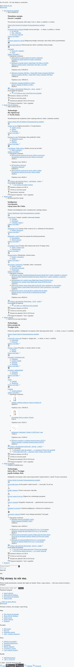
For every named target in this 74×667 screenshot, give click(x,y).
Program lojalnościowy (11, 643)
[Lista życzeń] (1, 568)
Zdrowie (14, 142)
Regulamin (7, 645)
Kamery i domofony (18, 257)
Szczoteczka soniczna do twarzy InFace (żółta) (26, 172)
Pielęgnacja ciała (13, 137)
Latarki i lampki (16, 361)
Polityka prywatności (10, 641)
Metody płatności (9, 647)
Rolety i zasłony (16, 266)
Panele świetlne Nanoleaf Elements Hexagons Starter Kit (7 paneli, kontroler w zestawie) (39, 277)
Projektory (15, 373)
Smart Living (8, 196)
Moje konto (7, 629)
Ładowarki (15, 340)
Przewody (15, 342)
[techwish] (3, 7)
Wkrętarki (15, 364)
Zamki (14, 258)
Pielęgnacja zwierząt (14, 508)
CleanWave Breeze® (18, 167)
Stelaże (14, 129)
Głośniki (14, 381)
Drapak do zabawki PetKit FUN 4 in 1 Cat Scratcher (28, 541)
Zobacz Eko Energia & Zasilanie (18, 25)
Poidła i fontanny (13, 490)
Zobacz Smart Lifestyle (15, 334)
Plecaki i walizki (13, 348)
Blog (1, 5)
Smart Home (11, 217)
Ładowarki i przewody (15, 338)
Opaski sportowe (17, 391)
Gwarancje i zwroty (10, 648)
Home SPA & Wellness (11, 105)
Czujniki (14, 219)
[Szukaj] (19, 566)
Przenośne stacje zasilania (15, 29)
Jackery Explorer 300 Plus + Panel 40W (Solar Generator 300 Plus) (32, 75)
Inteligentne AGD (13, 228)
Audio (10, 379)
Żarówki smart (16, 249)
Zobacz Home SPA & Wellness (17, 122)
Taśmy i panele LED (18, 247)
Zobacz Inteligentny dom (15, 213)
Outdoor (10, 389)
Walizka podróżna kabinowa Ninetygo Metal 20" (26, 402)
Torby (13, 52)
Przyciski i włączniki (18, 268)
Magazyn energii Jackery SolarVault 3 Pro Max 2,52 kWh (29, 65)
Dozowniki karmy (13, 484)
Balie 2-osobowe (17, 150)
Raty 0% (6, 630)
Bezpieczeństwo (13, 255)
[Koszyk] (5, 568)
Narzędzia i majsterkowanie (16, 357)
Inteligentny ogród (13, 236)
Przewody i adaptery (18, 51)
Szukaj (21, 588)
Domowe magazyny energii (16, 40)
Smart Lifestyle (8, 317)
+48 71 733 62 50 (9, 659)
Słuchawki (15, 383)
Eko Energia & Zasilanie (11, 10)
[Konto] (3, 568)
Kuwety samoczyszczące (15, 496)
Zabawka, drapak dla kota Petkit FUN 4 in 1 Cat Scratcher (29, 531)
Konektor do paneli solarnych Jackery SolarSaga (26, 59)
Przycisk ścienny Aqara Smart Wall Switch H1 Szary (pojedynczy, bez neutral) (35, 287)
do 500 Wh (15, 31)
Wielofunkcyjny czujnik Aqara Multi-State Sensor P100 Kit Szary (32, 282)
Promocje (7, 563)
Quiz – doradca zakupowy (12, 634)
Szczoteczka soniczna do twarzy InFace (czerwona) (27, 157)
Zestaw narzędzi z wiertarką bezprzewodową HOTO (28, 442)
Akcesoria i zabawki (14, 514)
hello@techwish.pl (9, 658)
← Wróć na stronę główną (8, 602)
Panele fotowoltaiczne (14, 45)
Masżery (14, 140)
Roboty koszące (16, 240)
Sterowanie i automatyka (15, 264)
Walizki (14, 351)
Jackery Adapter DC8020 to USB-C (23, 85)
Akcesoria (11, 49)
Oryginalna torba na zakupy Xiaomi (22, 417)
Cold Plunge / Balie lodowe (16, 148)
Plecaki (14, 349)
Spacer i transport (13, 502)
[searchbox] (9, 566)
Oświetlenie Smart (13, 246)
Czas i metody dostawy (11, 650)
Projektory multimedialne (15, 370)
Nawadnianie (16, 238)
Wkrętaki (14, 362)
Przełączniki (15, 270)
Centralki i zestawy (17, 222)
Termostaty (15, 221)
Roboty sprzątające (17, 230)
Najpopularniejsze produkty (36, 25)
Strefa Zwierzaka (9, 463)
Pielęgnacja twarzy (17, 139)
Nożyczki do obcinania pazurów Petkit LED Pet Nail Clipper (30, 536)
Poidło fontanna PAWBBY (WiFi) (22, 521)
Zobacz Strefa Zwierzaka (15, 480)
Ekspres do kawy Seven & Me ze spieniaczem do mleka (29, 292)
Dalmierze (15, 359)
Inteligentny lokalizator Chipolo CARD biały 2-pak (27, 432)
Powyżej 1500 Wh (17, 34)
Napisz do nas (7, 5)
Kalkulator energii (9, 632)
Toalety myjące (12, 126)
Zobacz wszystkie (13, 36)
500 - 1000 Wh (16, 33)
